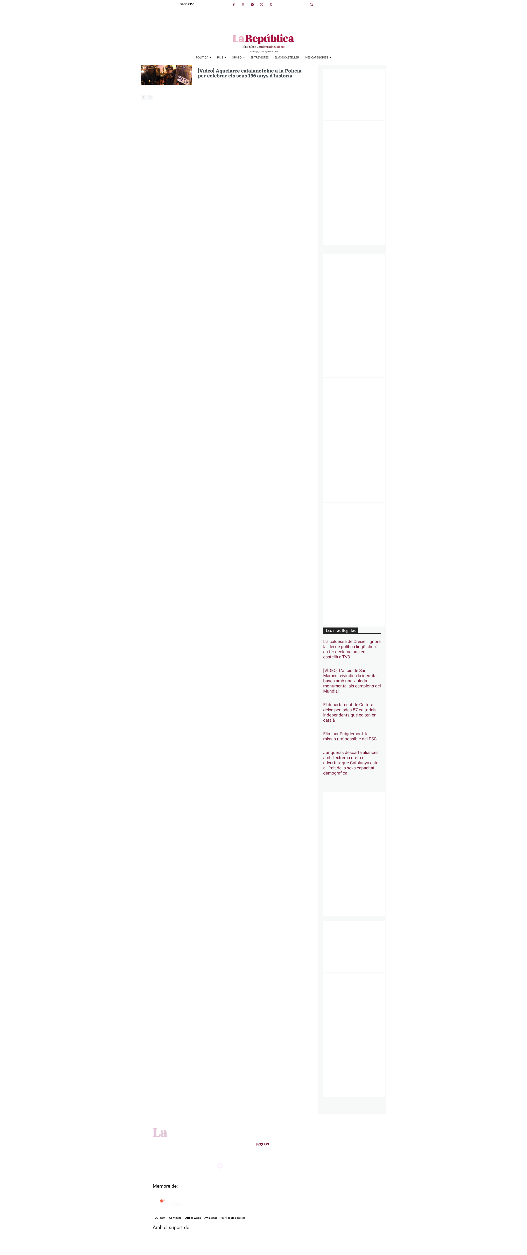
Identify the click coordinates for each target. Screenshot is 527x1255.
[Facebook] (233, 4)
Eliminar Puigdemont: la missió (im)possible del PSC (350, 736)
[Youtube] (267, 1144)
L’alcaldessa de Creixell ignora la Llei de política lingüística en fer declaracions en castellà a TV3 (352, 649)
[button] (312, 5)
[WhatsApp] (270, 4)
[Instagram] (243, 4)
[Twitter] (261, 4)
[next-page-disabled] (150, 97)
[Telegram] (252, 4)
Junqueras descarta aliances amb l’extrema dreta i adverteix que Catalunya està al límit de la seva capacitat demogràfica (351, 762)
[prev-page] (143, 97)
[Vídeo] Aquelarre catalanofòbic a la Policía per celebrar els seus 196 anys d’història (250, 73)
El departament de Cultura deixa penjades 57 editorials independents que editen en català (350, 712)
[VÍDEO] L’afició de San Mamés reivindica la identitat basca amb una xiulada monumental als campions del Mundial (352, 680)
